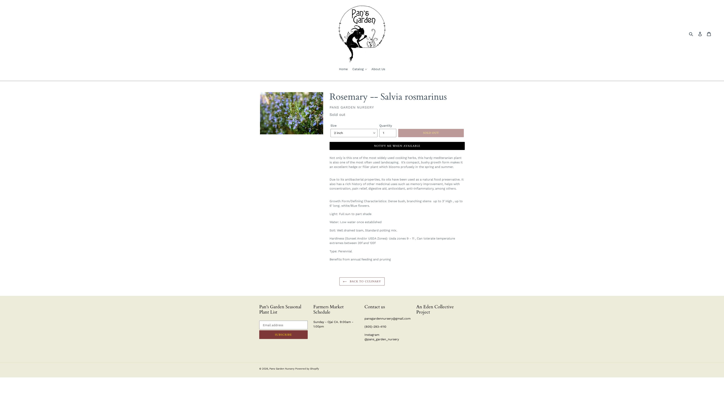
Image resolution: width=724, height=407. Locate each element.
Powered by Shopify (307, 368)
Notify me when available (397, 146)
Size (334, 125)
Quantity (385, 125)
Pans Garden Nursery (282, 368)
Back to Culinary (365, 281)
